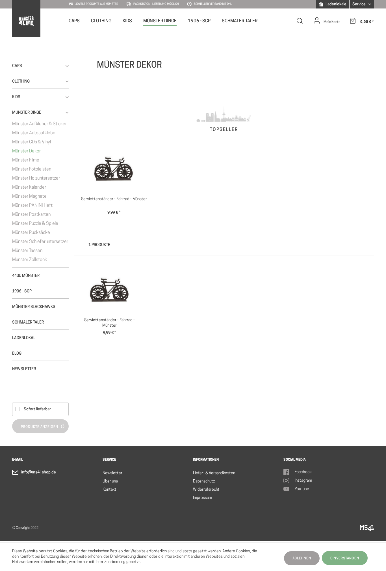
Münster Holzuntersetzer (36, 178)
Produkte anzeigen (39, 427)
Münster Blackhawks (33, 307)
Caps (17, 66)
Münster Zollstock (29, 260)
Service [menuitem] (359, 4)
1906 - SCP (22, 291)
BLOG (16, 354)
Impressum (202, 498)
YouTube (302, 489)
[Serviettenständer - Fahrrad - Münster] (114, 168)
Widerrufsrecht (206, 490)
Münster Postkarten (31, 214)
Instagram (303, 481)
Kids (16, 97)
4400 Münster (26, 276)
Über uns (110, 481)
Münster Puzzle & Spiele (35, 223)
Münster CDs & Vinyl (31, 142)
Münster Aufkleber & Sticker (39, 124)
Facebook (303, 472)
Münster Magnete (29, 196)
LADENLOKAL (23, 338)
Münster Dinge (26, 113)
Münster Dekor (26, 151)
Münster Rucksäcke (31, 232)
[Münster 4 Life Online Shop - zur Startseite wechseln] (26, 21)
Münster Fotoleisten (31, 169)
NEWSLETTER (24, 369)
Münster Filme (25, 160)
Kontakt (109, 490)
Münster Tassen (27, 251)
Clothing (21, 81)
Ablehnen (301, 558)
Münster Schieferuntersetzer (40, 242)
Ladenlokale (335, 4)
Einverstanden (344, 558)
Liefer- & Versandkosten (214, 473)
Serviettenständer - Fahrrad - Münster (114, 199)
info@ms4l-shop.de (38, 472)
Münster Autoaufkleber (34, 133)
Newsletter (112, 473)
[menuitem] (74, 21)
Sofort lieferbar (37, 409)
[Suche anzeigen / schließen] (300, 22)
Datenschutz (204, 481)
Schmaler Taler (28, 322)
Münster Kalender (29, 187)
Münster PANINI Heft (32, 205)
